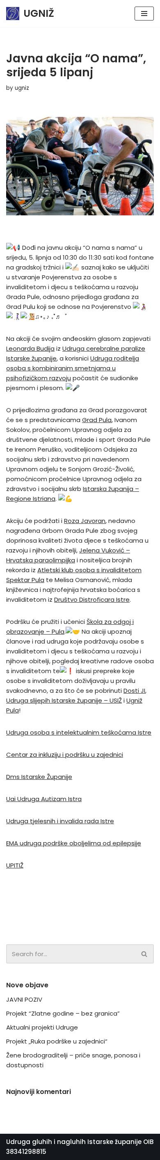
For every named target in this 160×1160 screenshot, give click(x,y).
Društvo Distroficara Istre (92, 599)
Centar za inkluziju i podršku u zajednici (64, 754)
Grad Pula (97, 420)
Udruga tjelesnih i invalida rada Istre (60, 821)
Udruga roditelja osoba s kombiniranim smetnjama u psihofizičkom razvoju (72, 368)
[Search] (144, 954)
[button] (144, 954)
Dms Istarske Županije (39, 776)
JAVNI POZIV (24, 999)
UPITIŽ (14, 865)
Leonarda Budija (30, 348)
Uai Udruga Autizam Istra (44, 799)
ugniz (22, 88)
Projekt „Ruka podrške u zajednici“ (56, 1041)
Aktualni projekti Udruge (42, 1027)
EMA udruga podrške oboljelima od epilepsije (73, 843)
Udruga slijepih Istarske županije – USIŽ (64, 700)
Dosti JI (134, 690)
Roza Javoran (84, 520)
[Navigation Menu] (144, 14)
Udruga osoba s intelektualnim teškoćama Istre (78, 732)
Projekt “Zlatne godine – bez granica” (63, 1013)
